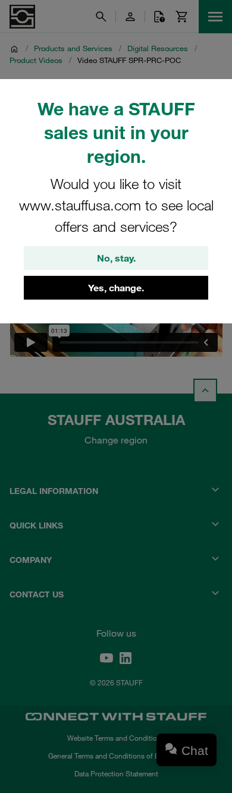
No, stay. (116, 258)
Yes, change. (116, 288)
